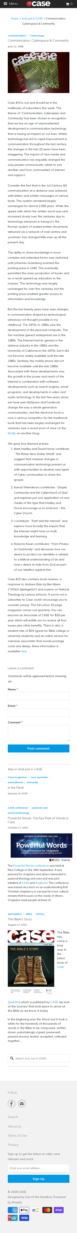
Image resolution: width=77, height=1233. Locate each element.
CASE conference (18, 807)
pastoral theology (18, 812)
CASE (25, 882)
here (24, 651)
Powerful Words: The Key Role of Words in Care (38, 820)
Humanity (32, 782)
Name (13, 689)
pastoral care (40, 807)
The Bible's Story (20, 919)
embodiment (15, 782)
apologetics (15, 913)
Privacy (13, 1145)
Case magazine (17, 777)
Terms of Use (17, 1135)
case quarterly (39, 777)
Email (12, 705)
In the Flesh (16, 788)
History (40, 913)
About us (14, 1126)
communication (17, 35)
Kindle (12, 433)
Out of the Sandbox (38, 1197)
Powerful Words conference (31, 865)
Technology (37, 35)
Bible (29, 913)
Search (13, 1117)
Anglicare (41, 882)
